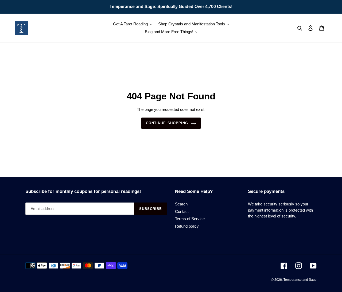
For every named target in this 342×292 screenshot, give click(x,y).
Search (181, 204)
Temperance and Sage (300, 280)
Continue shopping (167, 123)
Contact (182, 211)
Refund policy (187, 226)
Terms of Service (190, 218)
